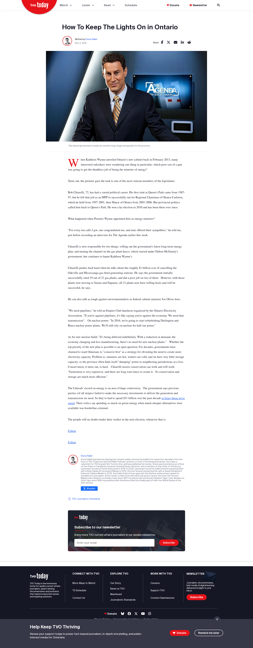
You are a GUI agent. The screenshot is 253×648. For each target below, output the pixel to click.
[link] (162, 42)
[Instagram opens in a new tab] (149, 613)
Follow (72, 431)
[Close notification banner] (217, 619)
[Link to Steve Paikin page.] (67, 41)
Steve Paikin (91, 39)
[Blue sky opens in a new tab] (122, 613)
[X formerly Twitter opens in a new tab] (136, 613)
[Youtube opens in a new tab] (143, 613)
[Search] (218, 5)
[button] (39, 576)
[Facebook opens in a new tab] (129, 613)
